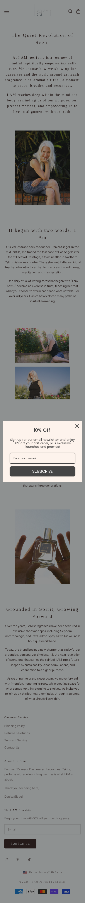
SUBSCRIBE (42, 471)
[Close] (77, 426)
